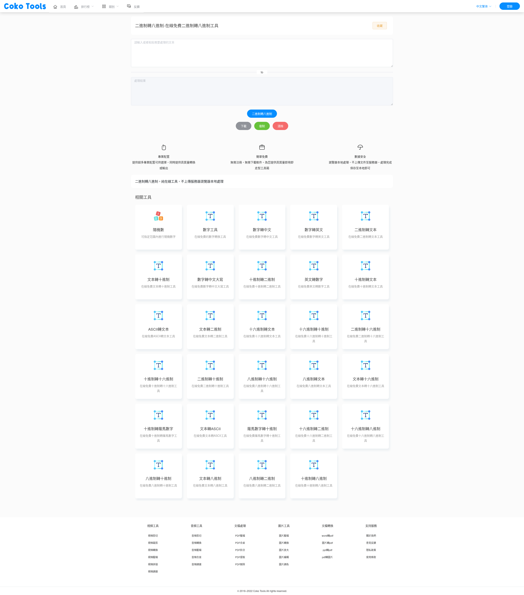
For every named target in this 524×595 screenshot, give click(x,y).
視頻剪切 (153, 535)
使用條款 (371, 557)
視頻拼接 (153, 564)
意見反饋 (371, 542)
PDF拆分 (240, 550)
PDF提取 (240, 557)
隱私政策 (371, 550)
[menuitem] (59, 6)
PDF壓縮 (240, 535)
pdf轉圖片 (327, 557)
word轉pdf (327, 535)
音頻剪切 (196, 535)
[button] (484, 6)
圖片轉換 (284, 542)
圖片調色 (284, 564)
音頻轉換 (196, 542)
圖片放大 (284, 550)
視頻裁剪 (153, 542)
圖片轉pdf (327, 542)
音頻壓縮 (196, 550)
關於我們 (371, 535)
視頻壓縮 (153, 557)
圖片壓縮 (284, 535)
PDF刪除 (240, 564)
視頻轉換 (153, 550)
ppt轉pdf (327, 550)
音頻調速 (196, 564)
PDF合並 (240, 542)
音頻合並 (196, 557)
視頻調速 (153, 571)
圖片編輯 (284, 557)
